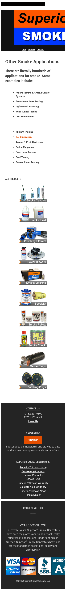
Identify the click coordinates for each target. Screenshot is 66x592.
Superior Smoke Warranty (33, 483)
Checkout (40, 49)
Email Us (33, 421)
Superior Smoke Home (33, 467)
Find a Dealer (33, 494)
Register (31, 49)
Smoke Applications (33, 471)
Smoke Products (33, 475)
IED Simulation (24, 137)
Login (24, 49)
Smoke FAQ (33, 478)
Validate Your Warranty (33, 486)
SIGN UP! (33, 440)
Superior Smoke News (33, 491)
